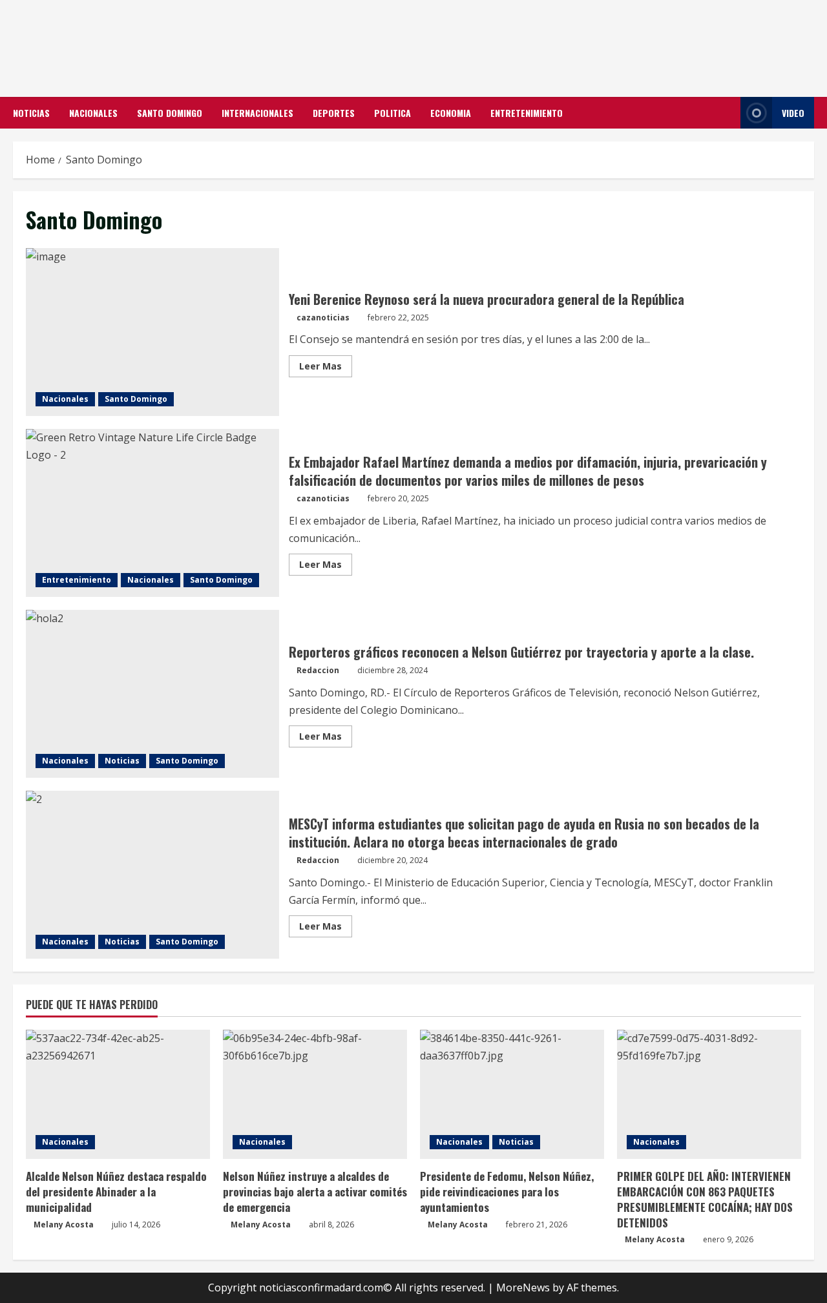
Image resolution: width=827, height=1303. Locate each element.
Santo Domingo (169, 113)
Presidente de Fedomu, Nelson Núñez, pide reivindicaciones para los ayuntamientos (507, 1191)
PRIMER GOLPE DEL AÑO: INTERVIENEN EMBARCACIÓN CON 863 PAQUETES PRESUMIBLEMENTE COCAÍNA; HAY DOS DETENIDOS (705, 1199)
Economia (450, 113)
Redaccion (318, 670)
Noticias (31, 113)
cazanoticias (323, 317)
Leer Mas (325, 368)
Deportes (334, 113)
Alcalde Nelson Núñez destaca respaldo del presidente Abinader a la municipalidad (116, 1191)
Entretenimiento (526, 113)
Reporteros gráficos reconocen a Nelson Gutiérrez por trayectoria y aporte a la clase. (152, 694)
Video (793, 113)
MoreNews (523, 1287)
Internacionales (257, 113)
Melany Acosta (64, 1224)
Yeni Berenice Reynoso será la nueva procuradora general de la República (152, 332)
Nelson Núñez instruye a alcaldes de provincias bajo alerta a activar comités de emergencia (315, 1191)
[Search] (727, 112)
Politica (392, 113)
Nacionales (93, 113)
